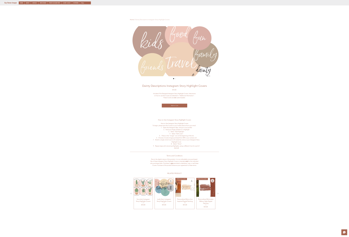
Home (132, 19)
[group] (174, 193)
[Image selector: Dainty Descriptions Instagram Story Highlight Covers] (173, 78)
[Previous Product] (131, 193)
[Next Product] (218, 193)
